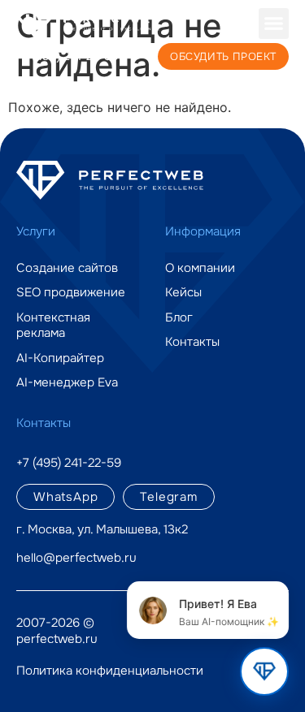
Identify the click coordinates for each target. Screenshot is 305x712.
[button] (274, 23)
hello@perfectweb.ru (76, 558)
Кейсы (183, 292)
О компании (200, 268)
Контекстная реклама (53, 326)
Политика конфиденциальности (109, 670)
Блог (179, 318)
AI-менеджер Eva (67, 383)
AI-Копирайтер (60, 358)
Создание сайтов (67, 268)
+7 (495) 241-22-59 (67, 56)
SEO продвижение (70, 292)
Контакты (192, 342)
